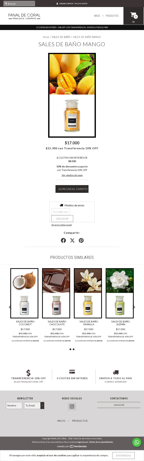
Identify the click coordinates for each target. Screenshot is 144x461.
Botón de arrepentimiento (101, 442)
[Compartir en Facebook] (63, 240)
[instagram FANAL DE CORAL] (72, 406)
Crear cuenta (66, 3)
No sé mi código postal (61, 225)
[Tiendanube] (72, 447)
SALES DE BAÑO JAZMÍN (120, 323)
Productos (112, 15)
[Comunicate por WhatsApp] (136, 442)
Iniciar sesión (81, 3)
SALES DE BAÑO (61, 37)
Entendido (123, 455)
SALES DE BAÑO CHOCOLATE (57, 323)
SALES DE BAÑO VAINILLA (89, 323)
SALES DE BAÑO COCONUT (25, 323)
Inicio (97, 15)
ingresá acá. (82, 442)
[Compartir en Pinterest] (81, 240)
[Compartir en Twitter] (72, 240)
